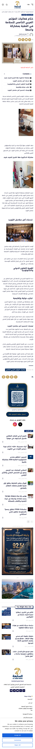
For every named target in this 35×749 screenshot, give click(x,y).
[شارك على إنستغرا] (15, 424)
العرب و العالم (7, 612)
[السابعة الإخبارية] (17, 4)
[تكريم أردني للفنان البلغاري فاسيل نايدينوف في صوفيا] (30, 436)
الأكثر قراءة (29, 15)
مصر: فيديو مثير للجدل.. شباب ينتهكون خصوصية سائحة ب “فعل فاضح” (23, 653)
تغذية (4, 628)
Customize (17, 740)
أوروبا (9, 608)
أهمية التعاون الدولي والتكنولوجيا (19, 84)
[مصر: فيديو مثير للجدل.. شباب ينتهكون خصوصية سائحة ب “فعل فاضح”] (6, 652)
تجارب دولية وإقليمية (23, 87)
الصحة (9, 628)
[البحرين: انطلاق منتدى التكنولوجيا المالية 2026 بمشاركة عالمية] (30, 457)
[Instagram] (23, 690)
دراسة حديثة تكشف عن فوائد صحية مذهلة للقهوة (22, 626)
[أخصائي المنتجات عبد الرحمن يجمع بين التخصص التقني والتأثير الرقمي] (30, 470)
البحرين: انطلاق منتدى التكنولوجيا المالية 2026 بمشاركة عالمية (14, 459)
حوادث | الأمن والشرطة (7, 614)
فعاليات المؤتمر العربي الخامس (15, 370)
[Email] (26, 39)
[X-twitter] (20, 690)
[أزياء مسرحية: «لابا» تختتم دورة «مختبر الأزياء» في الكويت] (30, 446)
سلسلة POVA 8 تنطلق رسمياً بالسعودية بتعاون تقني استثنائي (15, 512)
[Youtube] (17, 690)
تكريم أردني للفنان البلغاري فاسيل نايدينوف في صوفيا (16, 437)
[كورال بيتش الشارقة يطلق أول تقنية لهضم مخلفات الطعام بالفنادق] (30, 483)
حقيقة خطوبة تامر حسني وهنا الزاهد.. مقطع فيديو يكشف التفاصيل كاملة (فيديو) (24, 639)
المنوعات (24, 15)
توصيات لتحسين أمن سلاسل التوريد (19, 90)
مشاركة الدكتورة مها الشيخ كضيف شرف (17, 78)
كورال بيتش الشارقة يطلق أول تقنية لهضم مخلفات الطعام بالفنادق (15, 485)
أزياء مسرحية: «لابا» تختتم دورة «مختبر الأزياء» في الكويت (14, 447)
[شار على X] (20, 424)
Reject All (17, 745)
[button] (31, 5)
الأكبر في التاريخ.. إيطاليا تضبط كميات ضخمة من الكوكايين (24, 614)
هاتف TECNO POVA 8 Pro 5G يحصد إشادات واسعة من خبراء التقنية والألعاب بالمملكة (15, 498)
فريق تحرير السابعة (23, 34)
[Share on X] (29, 39)
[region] (17, 733)
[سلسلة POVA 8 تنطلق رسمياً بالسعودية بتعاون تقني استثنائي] (30, 509)
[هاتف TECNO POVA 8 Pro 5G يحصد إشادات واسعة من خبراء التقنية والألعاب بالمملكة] (30, 496)
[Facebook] (11, 690)
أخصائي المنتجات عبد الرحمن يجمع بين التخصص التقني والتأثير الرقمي (14, 472)
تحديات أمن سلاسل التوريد (21, 81)
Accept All (17, 735)
